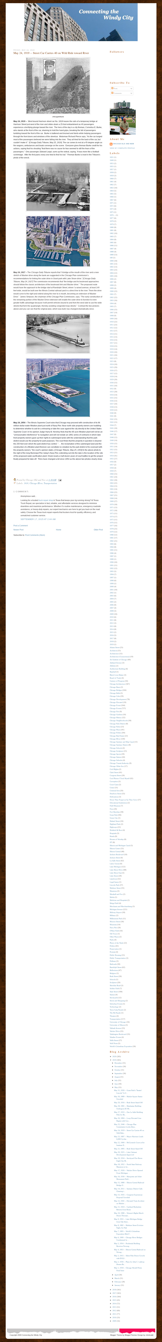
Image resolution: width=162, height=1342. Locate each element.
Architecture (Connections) (120, 657)
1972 (112, 510)
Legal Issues (114, 882)
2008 (112, 611)
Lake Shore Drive (116, 870)
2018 (112, 641)
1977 (112, 526)
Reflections (114, 970)
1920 (112, 352)
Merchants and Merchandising (121, 906)
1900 (112, 291)
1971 (112, 507)
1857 (112, 169)
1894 (112, 273)
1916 (112, 340)
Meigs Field (114, 903)
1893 (112, 270)
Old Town (113, 934)
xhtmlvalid (149, 1335)
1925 (112, 367)
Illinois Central (115, 851)
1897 (112, 282)
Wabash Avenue (115, 1028)
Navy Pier (113, 928)
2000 (112, 586)
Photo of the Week (116, 943)
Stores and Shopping (117, 1001)
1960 (112, 474)
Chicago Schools (116, 748)
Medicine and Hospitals (118, 900)
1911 (112, 325)
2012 (112, 623)
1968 (112, 498)
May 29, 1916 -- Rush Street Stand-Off (128, 1102)
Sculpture (113, 982)
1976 (112, 523)
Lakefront (113, 879)
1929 (112, 379)
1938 (112, 407)
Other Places (114, 937)
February (118, 1282)
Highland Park (115, 824)
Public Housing (115, 955)
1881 (112, 230)
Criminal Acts (115, 791)
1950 (112, 443)
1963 (112, 483)
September (118, 1073)
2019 (112, 644)
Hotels (112, 836)
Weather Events (115, 1037)
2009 (112, 614)
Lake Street (114, 876)
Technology (114, 1007)
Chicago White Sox (117, 766)
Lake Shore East (116, 873)
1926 (112, 370)
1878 (112, 221)
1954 (112, 456)
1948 (112, 437)
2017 (112, 638)
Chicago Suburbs (116, 760)
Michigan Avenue (116, 909)
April (116, 1275)
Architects (113, 651)
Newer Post (18, 530)
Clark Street (114, 772)
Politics (112, 946)
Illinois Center (115, 848)
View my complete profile (122, 148)
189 (111, 258)
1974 (112, 517)
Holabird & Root (116, 830)
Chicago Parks (115, 727)
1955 (112, 459)
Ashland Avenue (116, 663)
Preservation (114, 949)
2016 (112, 635)
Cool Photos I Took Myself (120, 778)
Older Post (98, 530)
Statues (112, 995)
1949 (112, 440)
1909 (112, 319)
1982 (112, 541)
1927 (112, 373)
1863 (112, 188)
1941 (112, 416)
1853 (112, 163)
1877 (112, 218)
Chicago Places (115, 730)
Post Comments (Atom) (35, 535)
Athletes (113, 666)
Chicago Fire (114, 711)
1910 (112, 322)
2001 (112, 590)
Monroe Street (115, 922)
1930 (112, 383)
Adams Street (114, 647)
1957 (112, 465)
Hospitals (113, 833)
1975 (112, 520)
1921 (112, 355)
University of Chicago (118, 1022)
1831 (112, 157)
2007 (112, 608)
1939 (112, 410)
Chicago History (116, 717)
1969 (112, 501)
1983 (112, 544)
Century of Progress (117, 681)
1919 (26, 483)
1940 (112, 413)
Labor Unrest (114, 864)
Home (58, 530)
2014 (112, 629)
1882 (112, 233)
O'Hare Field (114, 931)
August (117, 1077)
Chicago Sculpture (116, 751)
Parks (112, 940)
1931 (112, 386)
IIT (111, 842)
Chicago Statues (115, 757)
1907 (112, 313)
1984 (112, 547)
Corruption (114, 781)
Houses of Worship (117, 839)
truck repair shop (46, 500)
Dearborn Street (115, 794)
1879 (112, 224)
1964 (112, 486)
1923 (112, 361)
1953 (112, 453)
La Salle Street (115, 861)
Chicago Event (115, 705)
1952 (112, 449)
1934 (112, 395)
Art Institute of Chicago (118, 660)
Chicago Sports (115, 754)
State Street (114, 992)
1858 (112, 172)
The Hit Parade (115, 1013)
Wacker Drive (115, 1031)
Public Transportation (118, 958)
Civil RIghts (114, 769)
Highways (113, 827)
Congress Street (115, 775)
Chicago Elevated (116, 702)
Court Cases (114, 785)
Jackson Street (115, 858)
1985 (112, 550)
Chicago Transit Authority (119, 763)
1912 (112, 328)
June (116, 1084)
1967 (112, 495)
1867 (112, 200)
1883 (112, 236)
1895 (112, 276)
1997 (112, 577)
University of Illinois (117, 1025)
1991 (112, 565)
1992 (112, 568)
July (116, 1080)
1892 (112, 267)
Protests (112, 952)
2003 (112, 596)
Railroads (113, 964)
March (117, 1278)
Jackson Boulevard (117, 854)
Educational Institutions (118, 803)
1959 (112, 471)
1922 (112, 358)
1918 (112, 346)
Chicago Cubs (115, 696)
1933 (112, 392)
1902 (112, 297)
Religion (113, 973)
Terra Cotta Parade (116, 1010)
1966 (112, 492)
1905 (112, 306)
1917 (112, 343)
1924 (112, 364)
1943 (112, 422)
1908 (112, 316)
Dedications (114, 797)
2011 (112, 620)
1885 (112, 242)
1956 (112, 462)
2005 (112, 602)
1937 (112, 404)
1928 (112, 376)
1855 (112, 166)
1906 (112, 310)
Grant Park (114, 815)
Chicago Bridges (116, 690)
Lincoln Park (114, 885)
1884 (112, 239)
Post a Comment (20, 526)
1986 (112, 553)
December (118, 1063)
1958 (112, 468)
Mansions (113, 891)
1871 (112, 203)
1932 (112, 389)
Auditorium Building (117, 669)
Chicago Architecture (117, 684)
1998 (112, 580)
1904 (112, 303)
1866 (112, 197)
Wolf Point (114, 1043)
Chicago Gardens (116, 714)
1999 (112, 583)
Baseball (113, 672)
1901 (112, 294)
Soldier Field (114, 988)
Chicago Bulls (115, 693)
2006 (112, 605)
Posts (115, 88)
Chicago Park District (117, 724)
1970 (112, 504)
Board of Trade (115, 678)
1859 (112, 176)
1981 (112, 538)
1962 (112, 480)
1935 (112, 398)
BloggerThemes (130, 1335)
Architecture (114, 654)
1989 (112, 559)
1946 (112, 431)
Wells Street (114, 1040)
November (118, 1066)
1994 (112, 574)
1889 (112, 255)
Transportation (50, 483)
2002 (112, 593)
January (117, 1285)
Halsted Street (115, 821)
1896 (112, 279)
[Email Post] (59, 479)
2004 (112, 599)
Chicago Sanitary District (119, 745)
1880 (112, 227)
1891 (112, 264)
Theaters (113, 1016)
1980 (112, 535)
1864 (112, 191)
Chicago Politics (116, 733)
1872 (112, 206)
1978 (112, 529)
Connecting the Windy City (32, 1335)
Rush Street (114, 976)
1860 (112, 179)
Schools (112, 979)
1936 (112, 401)
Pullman (113, 961)
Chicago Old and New (123, 144)
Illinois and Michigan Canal (120, 845)
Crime (112, 788)
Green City (114, 818)
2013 (112, 626)
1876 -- (112, 215)
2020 (114, 1056)
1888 (112, 252)
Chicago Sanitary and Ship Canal (122, 742)
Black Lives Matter (117, 675)
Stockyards (114, 998)
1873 (112, 209)
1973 (112, 513)
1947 (112, 434)
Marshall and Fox (116, 894)
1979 (112, 532)
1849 (112, 160)
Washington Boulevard (118, 1034)
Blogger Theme (116, 1335)
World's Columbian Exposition (121, 1046)
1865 (112, 194)
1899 (112, 288)
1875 (112, 212)
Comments (117, 93)
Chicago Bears (115, 687)
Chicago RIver (36, 483)
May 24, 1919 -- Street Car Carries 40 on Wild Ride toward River (51, 53)
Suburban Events (116, 1004)
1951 (112, 446)
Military (113, 915)
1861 (112, 182)
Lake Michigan (115, 867)
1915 (112, 337)
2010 (112, 617)
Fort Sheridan (115, 812)
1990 (112, 562)
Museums (113, 925)
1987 (112, 556)
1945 (112, 428)
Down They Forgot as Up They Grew (123, 800)
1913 (112, 331)
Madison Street (115, 888)
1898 (112, 285)
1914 (112, 334)
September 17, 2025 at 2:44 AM (38, 519)
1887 (112, 249)
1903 (112, 300)
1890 (112, 261)
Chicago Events (115, 708)
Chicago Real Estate (117, 736)
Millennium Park (116, 919)
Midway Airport (116, 912)
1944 (112, 425)
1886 (112, 245)
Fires (111, 809)
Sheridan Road (115, 985)
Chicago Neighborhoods (119, 720)
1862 (112, 185)
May (116, 1087)
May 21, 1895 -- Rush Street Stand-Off (128, 1149)
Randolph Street (116, 967)
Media (112, 897)
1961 (112, 477)
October (117, 1070)
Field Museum (115, 806)
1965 (112, 489)
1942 (112, 419)
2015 (112, 632)
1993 (112, 571)
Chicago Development (118, 699)
